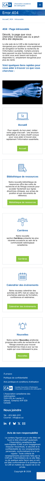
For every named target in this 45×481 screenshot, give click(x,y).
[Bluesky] (14, 423)
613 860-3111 (15, 415)
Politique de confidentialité (16, 378)
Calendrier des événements (22, 306)
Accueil (22, 148)
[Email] (23, 423)
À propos (8, 374)
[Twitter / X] (19, 423)
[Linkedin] (5, 423)
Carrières (22, 259)
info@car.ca (18, 417)
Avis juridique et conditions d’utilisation (21, 382)
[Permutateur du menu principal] (40, 4)
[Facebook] (9, 423)
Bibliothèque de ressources (22, 202)
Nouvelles (22, 356)
